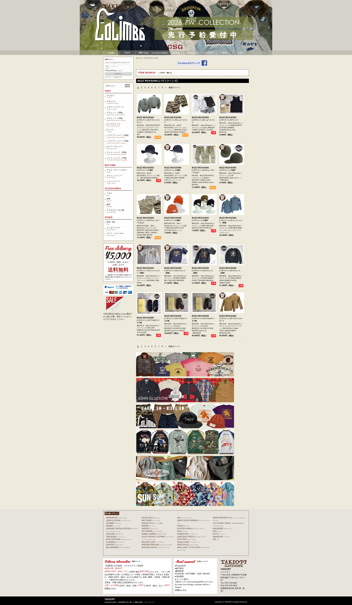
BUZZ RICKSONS (145, 117)
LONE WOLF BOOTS (191, 537)
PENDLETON (187, 534)
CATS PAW (186, 539)
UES (217, 531)
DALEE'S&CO (150, 518)
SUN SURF (114, 534)
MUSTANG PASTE (156, 547)
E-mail (107, 62)
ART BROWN (152, 531)
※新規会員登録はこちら (113, 70)
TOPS (127, 53)
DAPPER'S (114, 545)
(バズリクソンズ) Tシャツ (228, 120)
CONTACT (208, 53)
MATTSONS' (151, 520)
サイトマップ (149, 602)
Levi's (219, 534)
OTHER (176, 53)
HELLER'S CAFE (153, 542)
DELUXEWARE (118, 547)
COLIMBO (113, 523)
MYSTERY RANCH (190, 529)
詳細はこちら (110, 588)
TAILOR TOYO (152, 523)
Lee (216, 539)
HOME (111, 53)
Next (268, 27)
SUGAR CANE (188, 542)
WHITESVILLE (187, 545)
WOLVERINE (222, 529)
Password (107, 67)
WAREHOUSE (116, 518)
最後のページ (174, 87)
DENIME (113, 526)
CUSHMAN (115, 542)
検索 (127, 86)
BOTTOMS (143, 53)
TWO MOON (115, 537)
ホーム (138, 58)
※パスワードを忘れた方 (113, 77)
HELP (224, 53)
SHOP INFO (192, 53)
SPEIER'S (150, 529)
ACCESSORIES (159, 53)
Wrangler (221, 537)
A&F (184, 518)
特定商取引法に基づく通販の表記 (130, 602)
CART (241, 53)
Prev (83, 27)
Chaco (183, 526)
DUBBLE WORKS (154, 534)
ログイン (118, 74)
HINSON (148, 526)
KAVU (182, 531)
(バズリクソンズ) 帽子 (145, 170)
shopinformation (111, 602)
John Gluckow (118, 520)
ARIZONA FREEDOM (157, 545)
